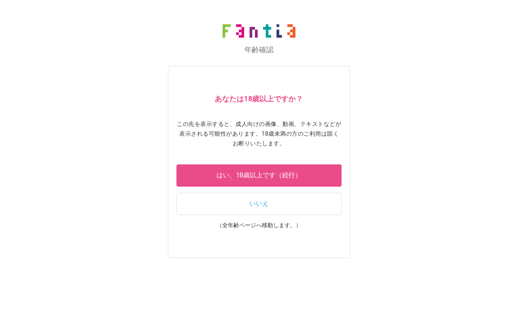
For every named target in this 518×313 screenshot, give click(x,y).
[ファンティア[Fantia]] (259, 31)
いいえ (259, 203)
